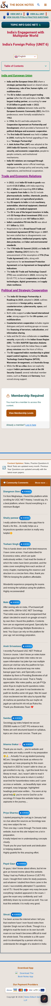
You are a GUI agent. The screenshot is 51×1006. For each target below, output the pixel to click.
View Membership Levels (21, 413)
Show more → (41, 483)
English (22, 56)
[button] (38, 5)
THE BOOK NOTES (22, 4)
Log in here (30, 425)
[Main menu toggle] (45, 5)
